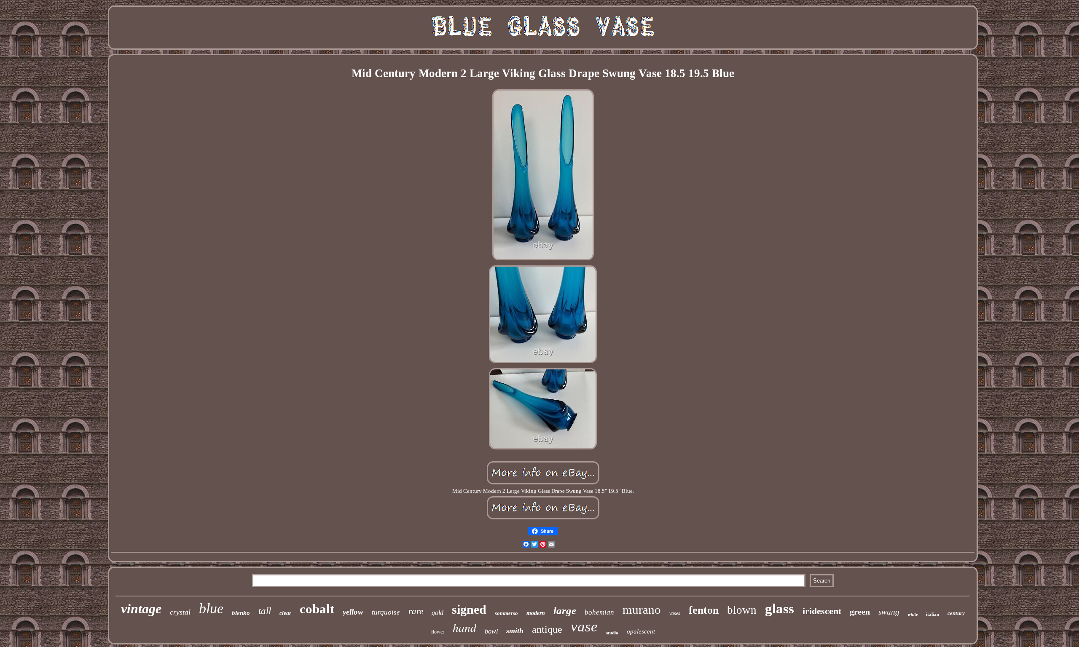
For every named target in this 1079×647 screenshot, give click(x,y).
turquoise (386, 612)
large (564, 610)
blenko (241, 613)
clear (285, 613)
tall (264, 611)
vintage (141, 608)
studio (612, 632)
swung (888, 611)
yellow (353, 611)
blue (211, 608)
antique (547, 629)
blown (742, 610)
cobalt (317, 609)
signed (469, 609)
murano (642, 609)
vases (674, 613)
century (956, 613)
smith (514, 630)
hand (464, 627)
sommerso (506, 613)
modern (535, 613)
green (860, 611)
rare (415, 611)
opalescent (641, 631)
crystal (180, 612)
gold (437, 612)
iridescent (822, 611)
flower (437, 632)
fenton (704, 610)
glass (779, 608)
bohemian (599, 612)
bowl (491, 631)
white (913, 614)
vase (584, 626)
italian (932, 614)
